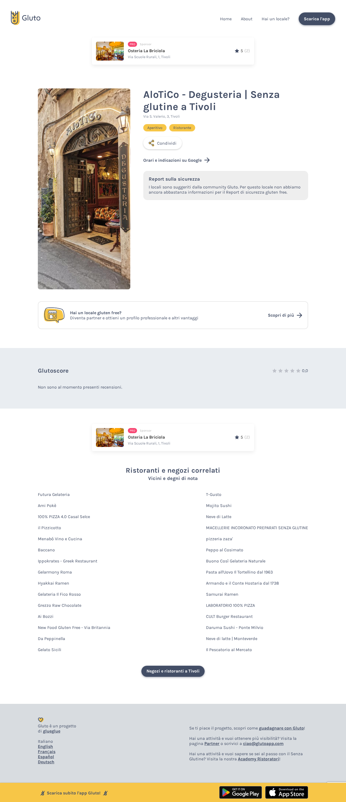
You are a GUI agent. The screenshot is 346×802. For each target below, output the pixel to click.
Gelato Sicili (49, 649)
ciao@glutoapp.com (263, 743)
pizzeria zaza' (219, 538)
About (246, 18)
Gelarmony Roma (55, 572)
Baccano (46, 549)
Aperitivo (154, 127)
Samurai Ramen (222, 594)
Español (46, 756)
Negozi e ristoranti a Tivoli (173, 671)
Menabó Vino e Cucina (60, 538)
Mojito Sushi (219, 505)
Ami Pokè (47, 505)
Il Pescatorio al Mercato (229, 649)
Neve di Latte (218, 516)
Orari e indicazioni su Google (172, 160)
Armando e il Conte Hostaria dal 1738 (242, 583)
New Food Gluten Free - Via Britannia (74, 627)
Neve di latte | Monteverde (231, 638)
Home (226, 18)
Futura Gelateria (54, 494)
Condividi (167, 143)
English (45, 746)
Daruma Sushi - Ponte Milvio (234, 627)
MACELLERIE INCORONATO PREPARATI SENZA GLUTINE (257, 527)
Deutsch (46, 761)
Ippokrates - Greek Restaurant (67, 561)
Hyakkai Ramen (53, 583)
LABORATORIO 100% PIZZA (230, 605)
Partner (211, 743)
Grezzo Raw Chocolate (59, 605)
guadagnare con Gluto (281, 728)
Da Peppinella (51, 638)
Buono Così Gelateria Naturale (235, 561)
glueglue (51, 731)
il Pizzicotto (49, 527)
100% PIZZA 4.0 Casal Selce (64, 516)
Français (46, 751)
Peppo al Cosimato (224, 549)
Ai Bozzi (46, 616)
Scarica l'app (317, 18)
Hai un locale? (276, 18)
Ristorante (182, 127)
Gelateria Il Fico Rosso (59, 594)
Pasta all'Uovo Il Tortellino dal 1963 (239, 572)
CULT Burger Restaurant (229, 616)
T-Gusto (213, 494)
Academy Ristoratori (258, 758)
